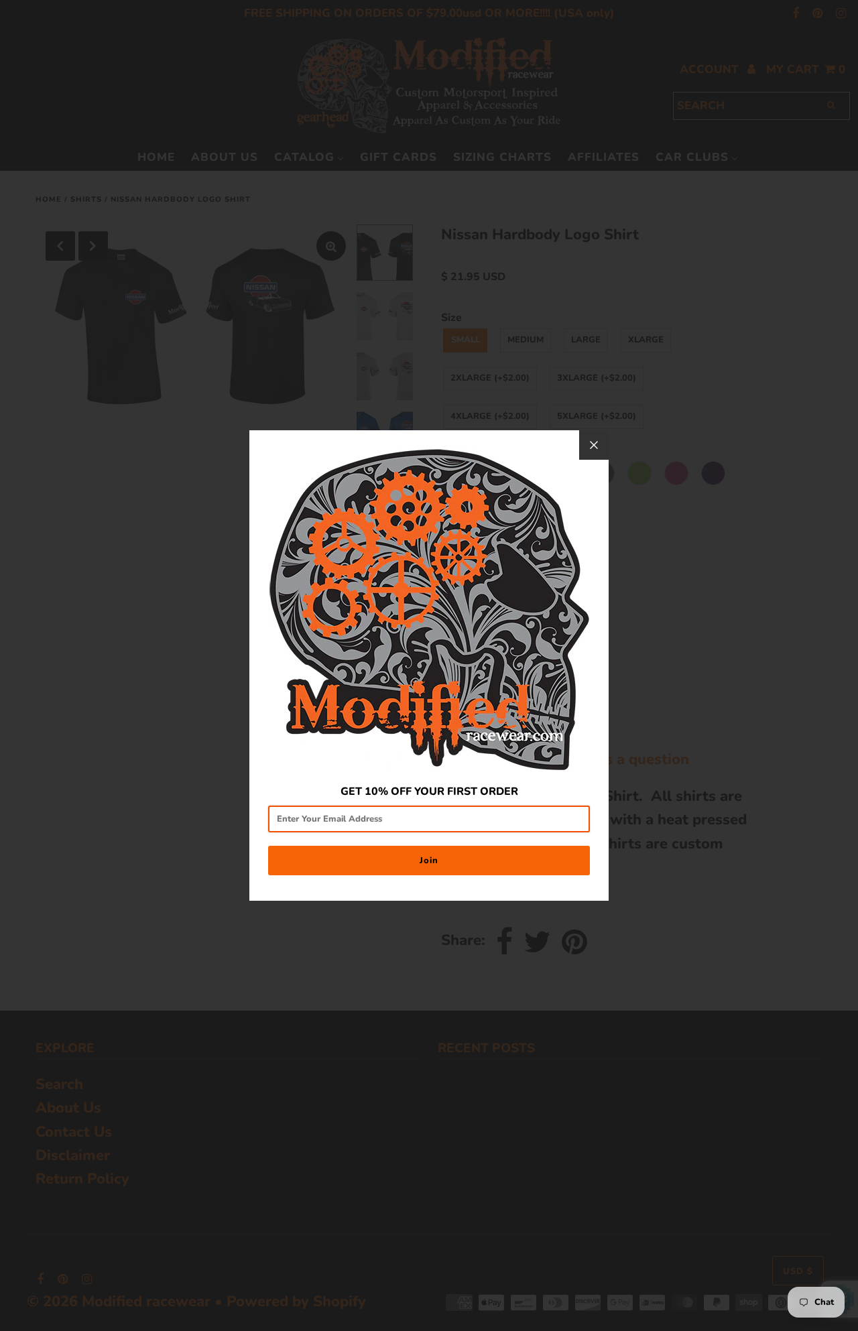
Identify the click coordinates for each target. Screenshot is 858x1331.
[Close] (594, 445)
